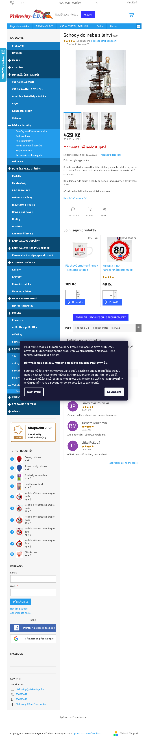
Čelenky (16, 118)
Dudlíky (16, 176)
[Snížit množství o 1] (78, 296)
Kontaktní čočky (22, 111)
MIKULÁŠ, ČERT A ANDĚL (25, 75)
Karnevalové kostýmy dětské (30, 248)
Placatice (17, 320)
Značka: (77, 44)
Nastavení (34, 392)
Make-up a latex (21, 291)
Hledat (88, 14)
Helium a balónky (22, 197)
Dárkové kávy (23, 136)
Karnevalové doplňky (26, 241)
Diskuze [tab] (116, 328)
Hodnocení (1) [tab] (100, 328)
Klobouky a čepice (23, 262)
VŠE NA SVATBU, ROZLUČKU (27, 89)
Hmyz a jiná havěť (22, 212)
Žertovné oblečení (24, 404)
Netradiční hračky (22, 306)
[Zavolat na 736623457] (15, 2)
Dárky (16, 411)
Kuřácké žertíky (21, 284)
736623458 (21, 699)
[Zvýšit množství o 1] (78, 292)
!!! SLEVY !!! (18, 46)
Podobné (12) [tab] (82, 328)
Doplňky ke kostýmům (26, 169)
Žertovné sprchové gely (29, 155)
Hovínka (17, 226)
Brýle (15, 103)
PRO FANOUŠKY (21, 190)
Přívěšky (17, 335)
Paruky (16, 313)
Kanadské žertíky (22, 234)
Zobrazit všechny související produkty (101, 317)
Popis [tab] (68, 328)
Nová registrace (19, 609)
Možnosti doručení (111, 155)
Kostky (16, 270)
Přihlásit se (21, 601)
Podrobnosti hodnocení (104, 41)
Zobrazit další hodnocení (122, 463)
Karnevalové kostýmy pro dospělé (32, 255)
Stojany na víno (24, 150)
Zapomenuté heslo (20, 613)
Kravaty (16, 277)
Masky (16, 60)
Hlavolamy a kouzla (23, 205)
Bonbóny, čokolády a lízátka (29, 96)
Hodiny (16, 219)
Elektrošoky (19, 183)
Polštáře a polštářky (24, 327)
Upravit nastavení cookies (87, 733)
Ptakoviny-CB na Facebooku (31, 704)
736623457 (21, 694)
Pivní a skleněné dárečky (29, 146)
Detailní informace (73, 198)
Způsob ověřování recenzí (74, 717)
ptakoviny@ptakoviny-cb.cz (31, 689)
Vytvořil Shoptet (129, 733)
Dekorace (17, 161)
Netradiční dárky (24, 141)
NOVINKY (17, 53)
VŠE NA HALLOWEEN (23, 82)
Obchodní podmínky (70, 3)
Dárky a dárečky (21, 125)
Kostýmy (17, 67)
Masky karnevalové (24, 298)
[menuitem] (19, 26)
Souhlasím (114, 392)
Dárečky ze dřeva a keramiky (31, 131)
